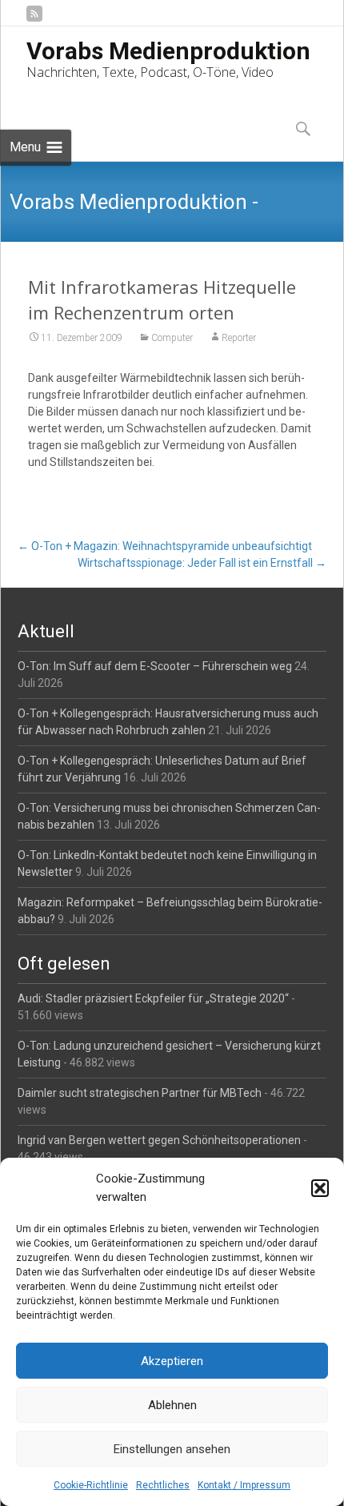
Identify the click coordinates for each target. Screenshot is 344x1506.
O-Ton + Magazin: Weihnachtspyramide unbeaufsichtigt (165, 546)
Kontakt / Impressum (244, 1485)
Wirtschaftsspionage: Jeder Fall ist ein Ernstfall (202, 562)
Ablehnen (172, 1405)
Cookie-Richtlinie (91, 1485)
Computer (172, 337)
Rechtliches (163, 1485)
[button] (320, 1188)
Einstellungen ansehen (172, 1449)
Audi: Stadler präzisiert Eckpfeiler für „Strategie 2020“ (153, 998)
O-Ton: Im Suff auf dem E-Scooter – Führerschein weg (155, 666)
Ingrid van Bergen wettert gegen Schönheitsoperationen (159, 1140)
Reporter (239, 337)
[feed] (34, 19)
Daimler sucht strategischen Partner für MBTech (140, 1092)
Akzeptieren (172, 1361)
